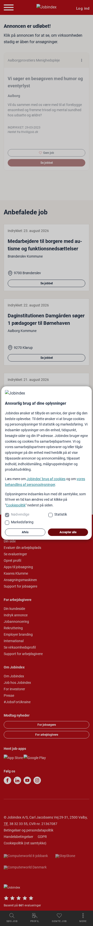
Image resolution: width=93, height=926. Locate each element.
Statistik (60, 514)
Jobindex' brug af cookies (46, 479)
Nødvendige (20, 514)
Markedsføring (22, 522)
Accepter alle (68, 532)
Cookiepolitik (16, 505)
